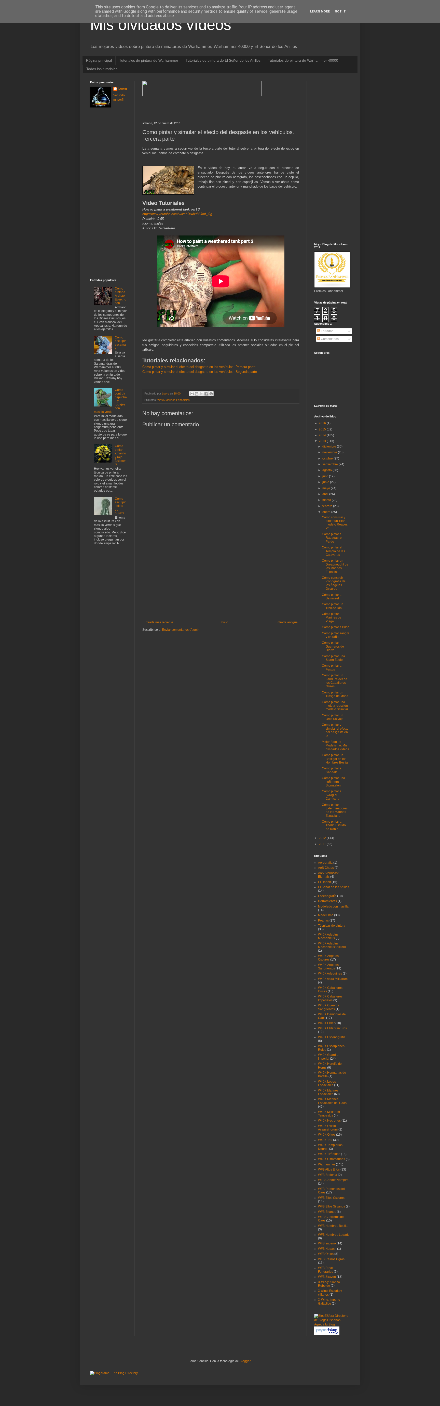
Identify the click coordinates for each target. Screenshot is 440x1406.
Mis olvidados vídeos (160, 24)
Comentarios (329, 339)
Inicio (224, 622)
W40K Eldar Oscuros (332, 1028)
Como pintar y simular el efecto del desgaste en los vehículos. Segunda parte (199, 372)
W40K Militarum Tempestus (329, 1113)
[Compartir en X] (201, 393)
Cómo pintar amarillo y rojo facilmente (121, 455)
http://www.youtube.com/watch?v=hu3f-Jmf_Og (177, 214)
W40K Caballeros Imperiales (330, 998)
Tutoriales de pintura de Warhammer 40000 (303, 60)
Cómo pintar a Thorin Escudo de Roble (334, 825)
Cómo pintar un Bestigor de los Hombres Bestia (335, 758)
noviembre (330, 452)
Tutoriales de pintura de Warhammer (148, 60)
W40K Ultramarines (331, 1159)
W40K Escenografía (332, 1037)
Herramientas (327, 901)
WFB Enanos (327, 1212)
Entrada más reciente (158, 622)
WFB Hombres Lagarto (334, 1235)
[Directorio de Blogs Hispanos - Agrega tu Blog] (332, 1324)
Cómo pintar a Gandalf (331, 770)
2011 (323, 844)
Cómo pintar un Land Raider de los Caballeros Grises (334, 681)
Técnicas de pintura (331, 925)
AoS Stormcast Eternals (328, 874)
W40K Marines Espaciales (173, 399)
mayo (326, 488)
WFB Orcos (326, 1254)
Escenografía (327, 896)
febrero (327, 506)
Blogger (245, 1361)
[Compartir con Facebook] (206, 393)
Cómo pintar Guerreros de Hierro (333, 646)
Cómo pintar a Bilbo (335, 627)
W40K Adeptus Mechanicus (328, 936)
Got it (340, 11)
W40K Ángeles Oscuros (328, 957)
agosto (327, 470)
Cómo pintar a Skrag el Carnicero (331, 795)
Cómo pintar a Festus (331, 667)
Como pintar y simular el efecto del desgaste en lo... (335, 730)
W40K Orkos (326, 1134)
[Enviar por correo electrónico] (191, 393)
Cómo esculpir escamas (120, 343)
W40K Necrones (329, 1120)
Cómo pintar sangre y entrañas (335, 635)
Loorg (166, 393)
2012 (323, 838)
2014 (323, 435)
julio (325, 476)
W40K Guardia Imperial (328, 1056)
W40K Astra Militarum (333, 979)
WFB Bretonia (327, 1175)
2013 (323, 441)
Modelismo (325, 915)
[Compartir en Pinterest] (211, 393)
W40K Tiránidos (329, 1154)
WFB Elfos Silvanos (331, 1206)
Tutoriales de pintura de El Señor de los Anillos (223, 60)
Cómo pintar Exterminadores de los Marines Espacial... (335, 810)
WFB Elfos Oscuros (331, 1198)
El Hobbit (324, 882)
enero (326, 512)
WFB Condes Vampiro (333, 1180)
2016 (323, 423)
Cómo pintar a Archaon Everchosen (121, 296)
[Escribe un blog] (196, 393)
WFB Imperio (327, 1243)
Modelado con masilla (333, 906)
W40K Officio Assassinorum (328, 1127)
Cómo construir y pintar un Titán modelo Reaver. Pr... (335, 523)
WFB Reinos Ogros (331, 1259)
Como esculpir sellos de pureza (120, 506)
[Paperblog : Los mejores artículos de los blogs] (326, 1334)
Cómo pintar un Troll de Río (332, 606)
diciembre (329, 446)
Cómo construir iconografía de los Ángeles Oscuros (334, 583)
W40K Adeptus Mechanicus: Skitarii (332, 945)
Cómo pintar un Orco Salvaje (332, 717)
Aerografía (325, 862)
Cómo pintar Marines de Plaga (331, 617)
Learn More (320, 11)
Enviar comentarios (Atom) (180, 630)
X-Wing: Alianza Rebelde (329, 1283)
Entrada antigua (287, 622)
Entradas (326, 331)
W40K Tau (325, 1140)
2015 (323, 429)
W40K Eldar (326, 1023)
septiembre (330, 464)
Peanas (323, 920)
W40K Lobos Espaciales (327, 1083)
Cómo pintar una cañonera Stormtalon (333, 781)
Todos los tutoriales (101, 69)
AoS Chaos (326, 868)
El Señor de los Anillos (333, 887)
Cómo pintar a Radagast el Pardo (332, 537)
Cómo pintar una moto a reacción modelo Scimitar (335, 705)
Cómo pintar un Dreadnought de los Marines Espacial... (335, 566)
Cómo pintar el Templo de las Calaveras (333, 551)
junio (326, 482)
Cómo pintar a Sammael (331, 596)
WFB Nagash (327, 1249)
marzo (327, 500)
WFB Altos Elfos (329, 1169)
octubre (328, 458)
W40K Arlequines (330, 973)
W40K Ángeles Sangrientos (328, 966)
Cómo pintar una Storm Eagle (333, 658)
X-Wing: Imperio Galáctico (329, 1301)
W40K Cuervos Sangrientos (328, 1007)
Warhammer (326, 1164)
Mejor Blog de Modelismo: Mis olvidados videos (335, 745)
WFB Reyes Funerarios (326, 1269)
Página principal (99, 60)
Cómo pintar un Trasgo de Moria (335, 694)
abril (325, 494)
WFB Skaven (327, 1277)
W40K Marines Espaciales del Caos (332, 1101)
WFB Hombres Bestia (333, 1226)
